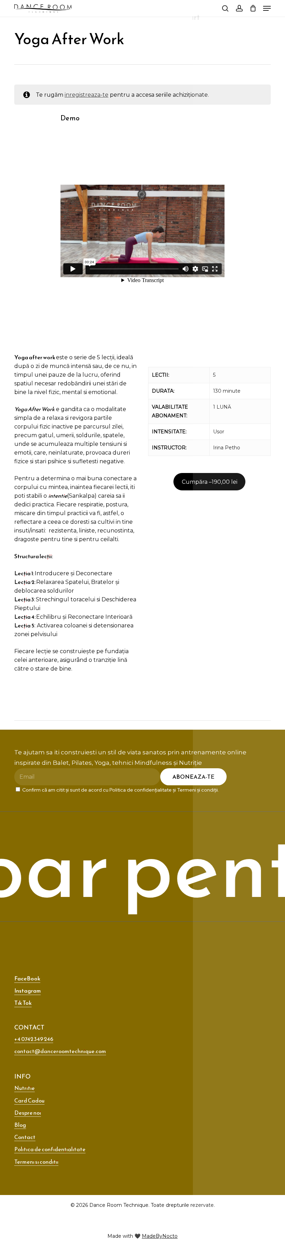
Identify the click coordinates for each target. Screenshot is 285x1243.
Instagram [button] (27, 990)
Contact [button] (24, 1137)
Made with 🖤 (142, 1236)
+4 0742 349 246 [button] (33, 1039)
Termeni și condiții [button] (36, 1161)
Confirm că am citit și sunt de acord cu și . (120, 790)
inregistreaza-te (86, 94)
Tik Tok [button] (23, 1003)
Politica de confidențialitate (140, 790)
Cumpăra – (209, 482)
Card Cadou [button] (29, 1100)
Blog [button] (20, 1125)
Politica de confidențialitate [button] (50, 1149)
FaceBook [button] (27, 978)
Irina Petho (226, 447)
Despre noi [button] (27, 1112)
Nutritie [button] (24, 1088)
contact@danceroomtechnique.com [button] (60, 1051)
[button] (267, 8)
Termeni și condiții (197, 790)
